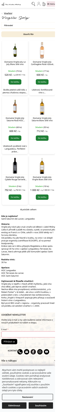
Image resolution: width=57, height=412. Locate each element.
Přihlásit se (9, 341)
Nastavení (27, 397)
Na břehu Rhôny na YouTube (46, 351)
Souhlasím (40, 405)
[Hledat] (33, 4)
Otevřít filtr (28, 34)
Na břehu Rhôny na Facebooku (33, 351)
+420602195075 (20, 351)
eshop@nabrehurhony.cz (26, 351)
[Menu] (51, 4)
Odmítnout (14, 405)
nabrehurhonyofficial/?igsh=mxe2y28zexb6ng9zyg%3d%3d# (40, 351)
